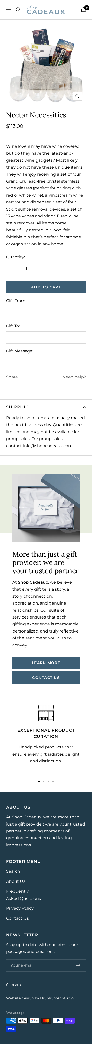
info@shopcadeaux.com (48, 445)
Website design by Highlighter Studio (40, 998)
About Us (15, 881)
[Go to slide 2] (43, 781)
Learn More (46, 662)
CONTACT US (46, 677)
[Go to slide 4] (53, 781)
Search (13, 871)
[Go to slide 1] (39, 781)
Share (12, 377)
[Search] (18, 9)
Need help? (74, 377)
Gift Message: (19, 351)
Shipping (17, 407)
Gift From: (16, 300)
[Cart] (83, 9)
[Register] (78, 965)
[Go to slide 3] (48, 781)
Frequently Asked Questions (23, 895)
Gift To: (13, 326)
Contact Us (17, 918)
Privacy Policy (20, 908)
